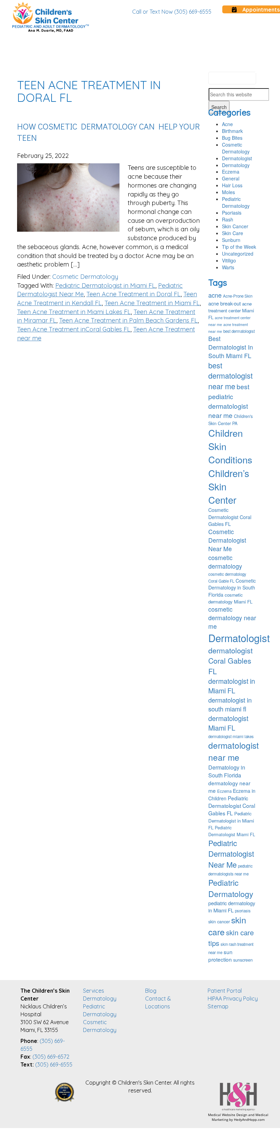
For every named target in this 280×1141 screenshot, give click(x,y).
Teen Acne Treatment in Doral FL (133, 294)
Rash (227, 219)
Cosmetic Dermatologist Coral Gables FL (229, 516)
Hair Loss (232, 185)
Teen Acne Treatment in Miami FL (152, 303)
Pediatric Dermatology (236, 202)
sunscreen (243, 960)
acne (215, 294)
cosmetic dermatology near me (232, 617)
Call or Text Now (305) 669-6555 (171, 11)
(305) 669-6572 (50, 1056)
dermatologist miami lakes (231, 736)
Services (93, 990)
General (230, 178)
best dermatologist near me (230, 376)
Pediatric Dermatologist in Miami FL (105, 285)
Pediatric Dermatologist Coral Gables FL (231, 805)
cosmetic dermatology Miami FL (230, 598)
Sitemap (218, 1006)
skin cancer (219, 922)
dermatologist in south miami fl (230, 704)
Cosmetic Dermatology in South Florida (232, 587)
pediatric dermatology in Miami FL (231, 906)
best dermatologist (239, 331)
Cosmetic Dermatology (85, 277)
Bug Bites (232, 137)
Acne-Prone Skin (237, 296)
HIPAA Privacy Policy (233, 998)
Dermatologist (237, 158)
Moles (228, 192)
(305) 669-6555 (53, 1064)
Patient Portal (225, 990)
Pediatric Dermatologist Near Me (231, 854)
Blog (150, 990)
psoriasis (243, 910)
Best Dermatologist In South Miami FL (230, 347)
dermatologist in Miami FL (231, 685)
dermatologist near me (233, 751)
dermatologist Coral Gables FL (230, 660)
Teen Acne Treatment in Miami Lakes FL (74, 312)
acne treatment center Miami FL (231, 310)
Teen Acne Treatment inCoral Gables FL (73, 329)
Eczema (230, 171)
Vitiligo (229, 260)
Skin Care (232, 233)
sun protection (220, 955)
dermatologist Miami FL (228, 723)
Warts (228, 267)
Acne (227, 124)
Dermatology (236, 165)
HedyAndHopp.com (249, 1119)
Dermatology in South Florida (226, 771)
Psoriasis (231, 212)
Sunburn (231, 239)
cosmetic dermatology (225, 561)
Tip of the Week (239, 246)
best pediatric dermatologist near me (228, 401)
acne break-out (224, 303)
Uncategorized (237, 253)
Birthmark (232, 130)
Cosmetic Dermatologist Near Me (227, 540)
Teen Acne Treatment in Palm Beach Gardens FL (128, 320)
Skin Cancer (235, 226)
